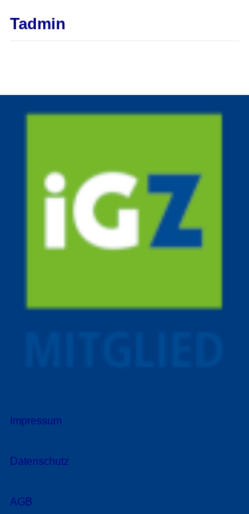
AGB (21, 501)
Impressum (36, 420)
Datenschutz (39, 461)
